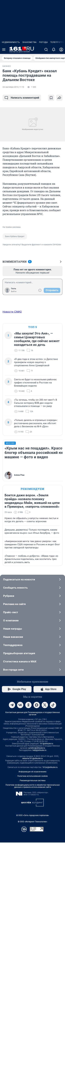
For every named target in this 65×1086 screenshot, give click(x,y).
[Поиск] (46, 49)
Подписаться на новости (19, 579)
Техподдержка (12, 645)
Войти (13, 291)
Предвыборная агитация (19, 653)
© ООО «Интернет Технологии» (32, 821)
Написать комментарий (25, 97)
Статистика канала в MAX (19, 661)
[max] (36, 705)
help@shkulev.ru (39, 750)
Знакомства (29, 42)
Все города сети (13, 669)
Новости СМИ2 (12, 311)
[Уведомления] (53, 49)
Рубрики (8, 595)
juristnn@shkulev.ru (36, 748)
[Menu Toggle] (4, 49)
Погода (43, 42)
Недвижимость (11, 42)
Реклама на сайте (14, 604)
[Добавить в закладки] (51, 98)
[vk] (20, 705)
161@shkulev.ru (46, 744)
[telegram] (12, 705)
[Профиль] (61, 49)
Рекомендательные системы (32, 780)
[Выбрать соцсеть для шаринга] (59, 98)
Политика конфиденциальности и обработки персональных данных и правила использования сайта (33, 786)
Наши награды (12, 628)
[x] (45, 705)
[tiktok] (53, 705)
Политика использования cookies (32, 776)
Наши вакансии (13, 636)
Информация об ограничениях (32, 772)
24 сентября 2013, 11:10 (13, 87)
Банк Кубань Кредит (14, 236)
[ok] (28, 705)
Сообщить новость (15, 587)
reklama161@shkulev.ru (32, 758)
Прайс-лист (10, 612)
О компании (11, 620)
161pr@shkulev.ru (50, 767)
